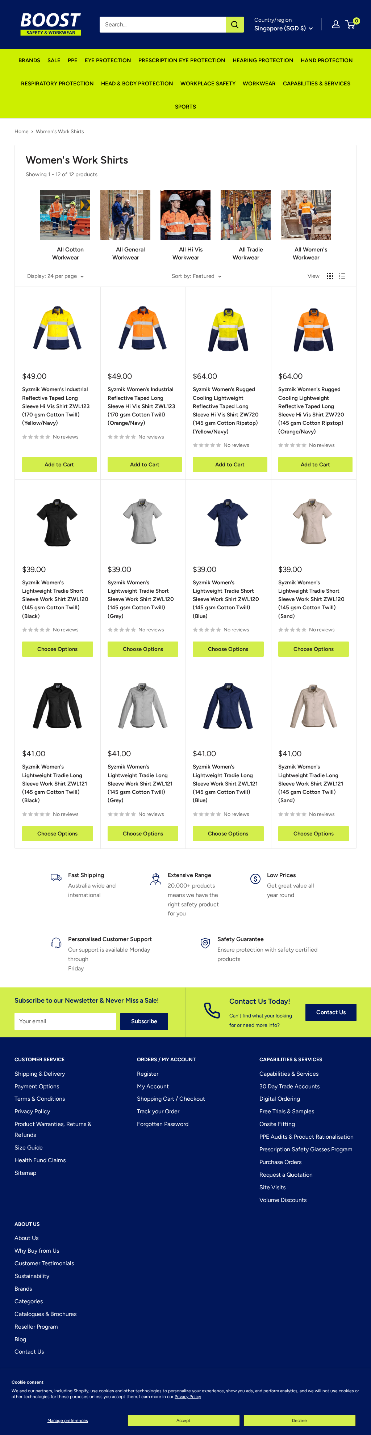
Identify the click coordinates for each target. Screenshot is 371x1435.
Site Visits (272, 1187)
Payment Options (36, 1086)
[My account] (335, 24)
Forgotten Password (162, 1124)
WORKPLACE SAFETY (207, 83)
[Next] (330, 222)
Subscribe (144, 1021)
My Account (153, 1086)
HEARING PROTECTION (263, 60)
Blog (20, 1339)
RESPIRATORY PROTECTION (57, 83)
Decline (299, 1420)
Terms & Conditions (39, 1098)
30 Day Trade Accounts (289, 1086)
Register (147, 1073)
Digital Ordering (279, 1098)
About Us (26, 1238)
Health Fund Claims (40, 1160)
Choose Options (57, 649)
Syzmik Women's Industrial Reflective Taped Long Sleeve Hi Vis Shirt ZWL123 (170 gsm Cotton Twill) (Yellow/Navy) (55, 406)
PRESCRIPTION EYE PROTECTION (181, 60)
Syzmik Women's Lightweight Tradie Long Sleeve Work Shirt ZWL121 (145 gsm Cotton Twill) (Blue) (225, 783)
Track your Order (158, 1111)
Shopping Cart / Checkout (171, 1098)
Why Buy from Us (36, 1250)
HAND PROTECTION (327, 60)
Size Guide (28, 1147)
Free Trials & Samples (286, 1111)
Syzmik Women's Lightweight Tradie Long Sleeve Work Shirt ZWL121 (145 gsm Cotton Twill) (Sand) (310, 783)
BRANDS (29, 60)
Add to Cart (59, 464)
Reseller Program (36, 1326)
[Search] (235, 25)
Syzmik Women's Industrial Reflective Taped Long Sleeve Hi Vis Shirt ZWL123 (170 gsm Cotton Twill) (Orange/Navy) (141, 406)
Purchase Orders (280, 1162)
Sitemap (25, 1172)
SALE (54, 60)
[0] (350, 24)
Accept (183, 1420)
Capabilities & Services (288, 1073)
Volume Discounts (283, 1200)
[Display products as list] (342, 276)
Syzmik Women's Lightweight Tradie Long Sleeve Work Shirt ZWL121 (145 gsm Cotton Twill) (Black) (54, 783)
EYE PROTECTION (108, 60)
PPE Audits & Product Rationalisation (306, 1136)
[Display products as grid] (330, 276)
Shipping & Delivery (39, 1073)
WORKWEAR (259, 83)
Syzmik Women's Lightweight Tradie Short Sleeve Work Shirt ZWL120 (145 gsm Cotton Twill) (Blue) (226, 599)
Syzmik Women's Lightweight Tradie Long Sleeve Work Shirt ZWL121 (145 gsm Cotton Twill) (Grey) (140, 783)
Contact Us (331, 1012)
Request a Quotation (286, 1174)
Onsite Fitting (277, 1124)
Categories (28, 1301)
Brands (23, 1288)
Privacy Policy (188, 1396)
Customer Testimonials (44, 1263)
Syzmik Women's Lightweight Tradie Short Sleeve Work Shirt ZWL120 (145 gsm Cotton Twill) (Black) (55, 599)
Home (21, 131)
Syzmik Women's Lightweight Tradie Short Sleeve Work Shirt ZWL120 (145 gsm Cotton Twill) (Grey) (141, 599)
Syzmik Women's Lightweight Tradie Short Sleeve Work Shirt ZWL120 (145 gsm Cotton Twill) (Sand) (311, 599)
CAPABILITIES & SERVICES (316, 83)
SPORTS (185, 106)
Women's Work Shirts (60, 131)
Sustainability (31, 1276)
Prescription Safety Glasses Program (306, 1149)
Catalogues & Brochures (45, 1314)
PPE (73, 60)
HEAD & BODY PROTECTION (137, 83)
